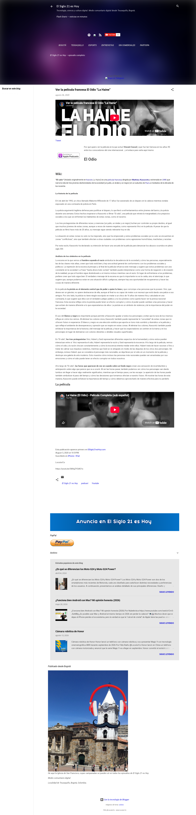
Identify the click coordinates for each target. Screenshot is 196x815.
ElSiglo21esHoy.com (97, 449)
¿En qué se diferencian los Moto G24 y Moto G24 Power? (85, 569)
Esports (92, 45)
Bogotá (62, 45)
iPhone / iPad (74, 456)
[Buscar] (177, 6)
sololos (121, 805)
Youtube (95, 483)
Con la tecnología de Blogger (116, 799)
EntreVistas (107, 45)
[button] (172, 90)
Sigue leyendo (166, 592)
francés (89, 180)
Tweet (58, 140)
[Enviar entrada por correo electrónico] (62, 478)
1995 (164, 180)
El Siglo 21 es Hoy (68, 6)
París (147, 183)
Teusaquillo (77, 45)
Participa (144, 45)
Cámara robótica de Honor (69, 631)
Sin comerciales (127, 45)
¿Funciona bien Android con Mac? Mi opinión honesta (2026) (87, 600)
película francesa (115, 180)
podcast (84, 483)
